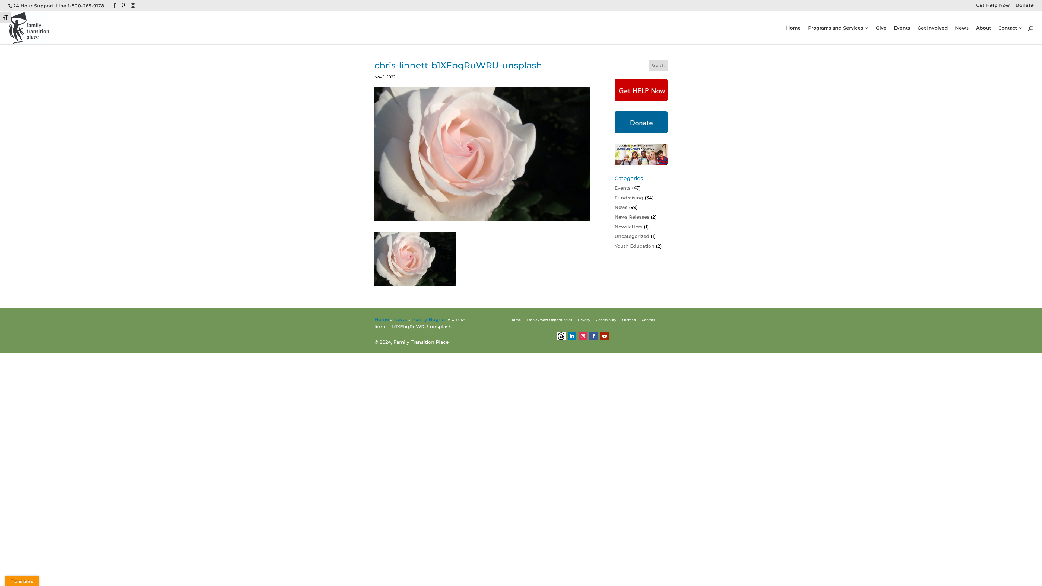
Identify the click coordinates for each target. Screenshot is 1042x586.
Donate (1025, 5)
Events (902, 28)
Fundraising (629, 197)
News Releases (632, 217)
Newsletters (629, 227)
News (962, 28)
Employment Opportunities (549, 320)
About (983, 28)
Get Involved (932, 28)
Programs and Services (835, 28)
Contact (1007, 28)
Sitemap (629, 320)
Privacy (584, 320)
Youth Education (635, 246)
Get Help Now (993, 5)
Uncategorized (632, 236)
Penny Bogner (429, 319)
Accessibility (606, 320)
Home (793, 28)
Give (881, 28)
